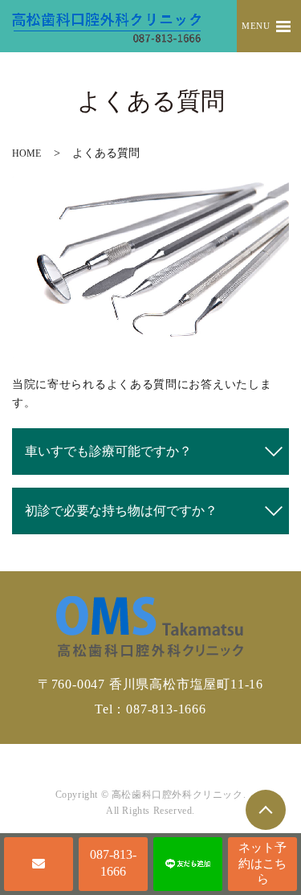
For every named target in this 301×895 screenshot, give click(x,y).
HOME (26, 153)
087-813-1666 (113, 863)
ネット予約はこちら (262, 863)
